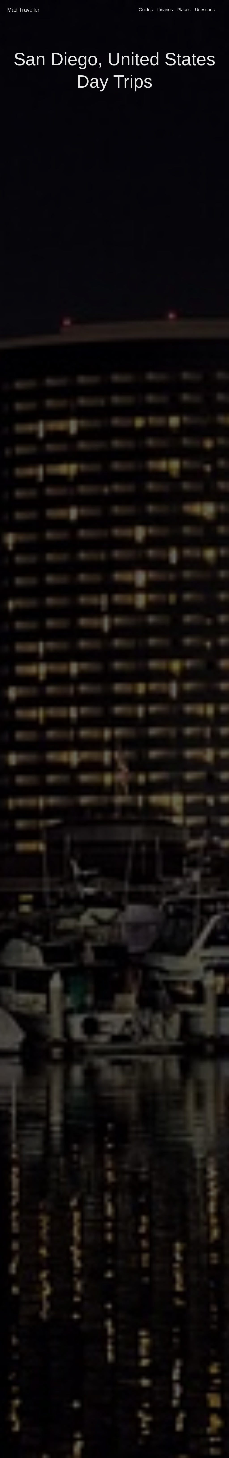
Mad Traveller (23, 10)
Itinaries (165, 9)
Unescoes (205, 9)
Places (184, 9)
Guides (146, 9)
